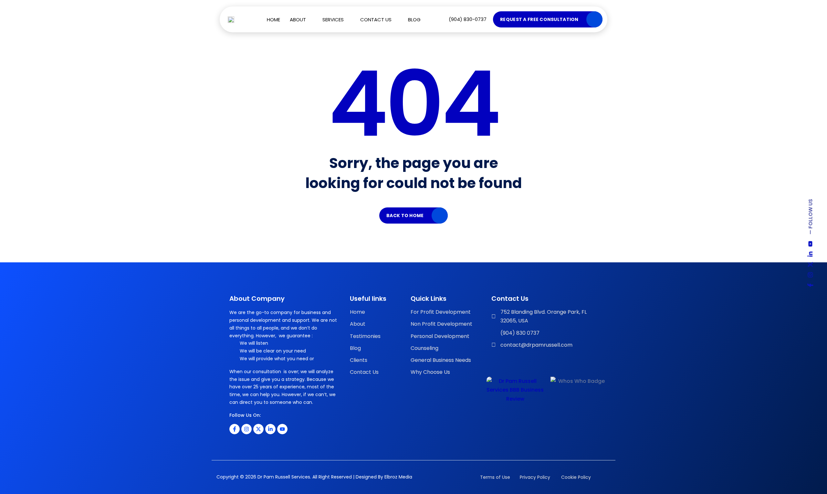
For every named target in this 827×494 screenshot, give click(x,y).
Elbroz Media (398, 477)
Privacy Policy (535, 477)
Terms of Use (495, 477)
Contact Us (376, 19)
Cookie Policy (575, 477)
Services (333, 19)
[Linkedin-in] (270, 429)
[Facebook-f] (234, 429)
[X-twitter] (258, 429)
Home (273, 19)
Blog (414, 19)
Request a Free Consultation (539, 19)
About (298, 19)
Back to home (405, 215)
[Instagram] (246, 429)
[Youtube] (282, 429)
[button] (301, 19)
